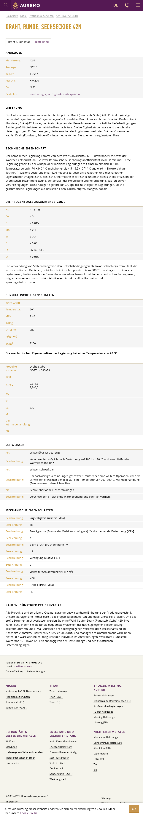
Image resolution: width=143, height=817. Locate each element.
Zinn (95, 764)
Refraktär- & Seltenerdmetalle (21, 734)
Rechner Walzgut (35, 671)
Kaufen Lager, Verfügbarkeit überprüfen (55, 94)
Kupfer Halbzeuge (103, 711)
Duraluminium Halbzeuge (107, 742)
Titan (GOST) (56, 696)
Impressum (12, 801)
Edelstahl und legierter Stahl (63, 734)
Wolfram (10, 741)
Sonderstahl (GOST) (16, 707)
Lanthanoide (13, 763)
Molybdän (11, 747)
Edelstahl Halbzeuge (61, 747)
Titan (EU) (55, 702)
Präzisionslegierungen (18, 696)
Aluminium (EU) (102, 748)
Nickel (11, 686)
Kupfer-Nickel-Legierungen (108, 706)
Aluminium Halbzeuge (105, 737)
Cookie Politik (28, 813)
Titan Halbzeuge (58, 691)
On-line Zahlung (14, 671)
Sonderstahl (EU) (15, 702)
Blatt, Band (42, 42)
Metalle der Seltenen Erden (20, 757)
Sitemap (106, 798)
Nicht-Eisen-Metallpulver (63, 741)
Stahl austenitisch (59, 757)
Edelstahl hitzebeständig (63, 752)
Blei (95, 769)
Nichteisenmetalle (109, 732)
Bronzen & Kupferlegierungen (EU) (112, 701)
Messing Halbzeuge (104, 717)
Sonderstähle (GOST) (61, 773)
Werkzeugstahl (58, 779)
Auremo (26, 5)
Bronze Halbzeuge (103, 695)
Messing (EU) (100, 722)
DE (115, 5)
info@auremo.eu (22, 666)
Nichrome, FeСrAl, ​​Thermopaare (23, 691)
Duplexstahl (56, 768)
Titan (54, 686)
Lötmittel (98, 759)
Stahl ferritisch (57, 763)
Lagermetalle (100, 753)
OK (134, 808)
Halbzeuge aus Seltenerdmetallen (24, 752)
